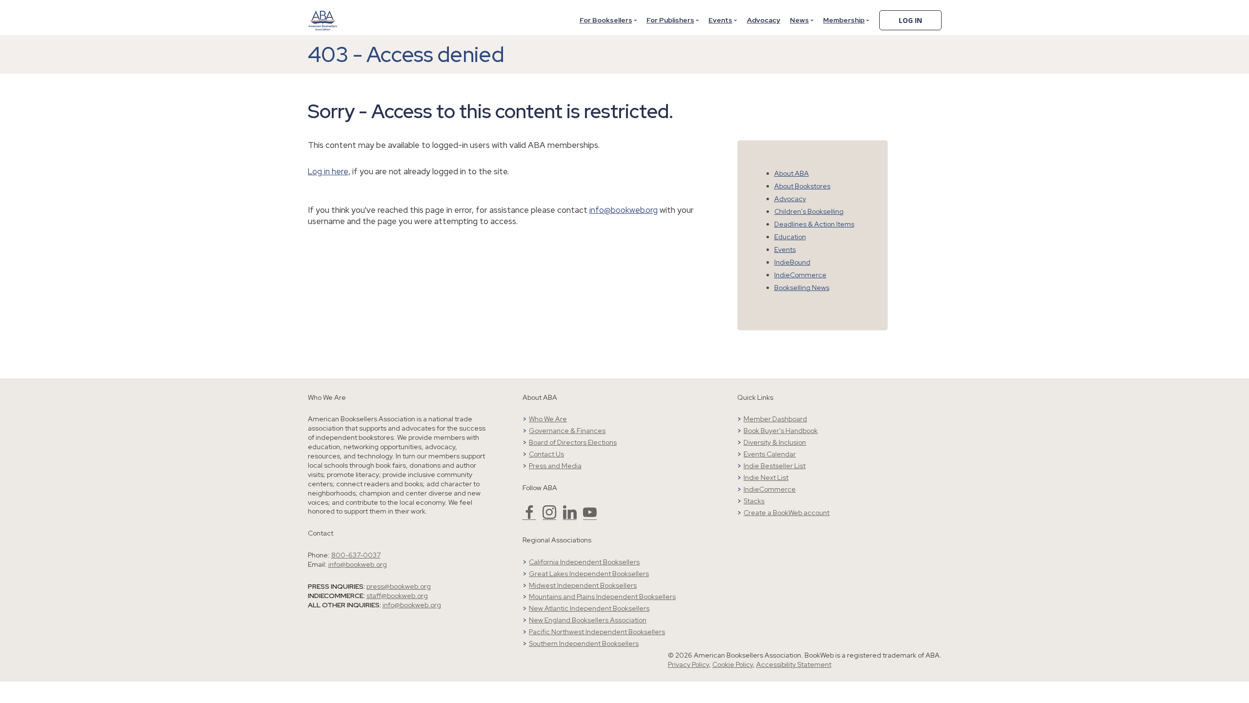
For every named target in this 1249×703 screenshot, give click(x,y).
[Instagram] (549, 516)
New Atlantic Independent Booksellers (589, 608)
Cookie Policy (732, 664)
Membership (844, 20)
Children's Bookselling (809, 211)
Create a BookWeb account (786, 512)
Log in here (328, 171)
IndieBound (792, 262)
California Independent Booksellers (584, 562)
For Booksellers (606, 20)
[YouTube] (590, 516)
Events (720, 20)
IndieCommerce (800, 274)
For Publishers (670, 20)
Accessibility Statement (793, 664)
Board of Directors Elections (573, 442)
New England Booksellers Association (587, 620)
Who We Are (548, 418)
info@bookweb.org (623, 210)
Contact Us (546, 454)
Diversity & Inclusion (775, 442)
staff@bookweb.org (397, 595)
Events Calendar (770, 454)
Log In (910, 20)
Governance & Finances (567, 430)
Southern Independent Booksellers (584, 643)
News (799, 20)
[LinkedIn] (570, 516)
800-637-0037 (356, 555)
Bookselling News (801, 287)
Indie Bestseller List (775, 465)
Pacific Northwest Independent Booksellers (597, 631)
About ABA (791, 173)
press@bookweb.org (398, 586)
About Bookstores (802, 186)
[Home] (323, 14)
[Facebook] (529, 516)
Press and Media (555, 465)
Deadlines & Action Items (814, 224)
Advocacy (763, 20)
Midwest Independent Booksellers (583, 585)
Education (790, 236)
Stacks (754, 500)
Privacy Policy (688, 664)
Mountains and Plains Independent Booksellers (602, 596)
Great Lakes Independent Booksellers (589, 573)
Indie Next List (766, 477)
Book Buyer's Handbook (781, 430)
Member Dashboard (775, 418)
